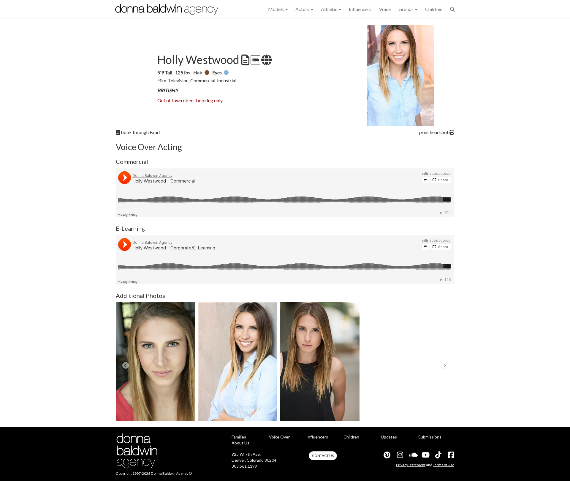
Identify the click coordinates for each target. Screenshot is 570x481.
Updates (389, 436)
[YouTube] (425, 454)
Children (433, 9)
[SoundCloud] (412, 454)
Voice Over (279, 436)
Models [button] (276, 9)
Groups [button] (406, 9)
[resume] (244, 60)
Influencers (360, 9)
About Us (240, 442)
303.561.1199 (244, 466)
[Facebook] (450, 454)
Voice (385, 9)
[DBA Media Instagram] (399, 454)
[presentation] (125, 365)
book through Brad (140, 132)
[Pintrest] (386, 454)
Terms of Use (443, 465)
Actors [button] (302, 9)
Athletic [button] (329, 9)
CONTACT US (323, 455)
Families (239, 436)
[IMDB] (254, 60)
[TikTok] (437, 454)
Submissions (429, 436)
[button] (452, 9)
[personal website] (266, 60)
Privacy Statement (410, 465)
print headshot (434, 132)
